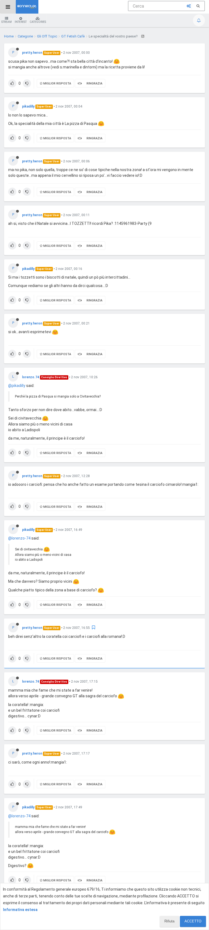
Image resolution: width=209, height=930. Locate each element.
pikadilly (28, 106)
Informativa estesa (20, 909)
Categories (38, 21)
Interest (21, 21)
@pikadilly (16, 385)
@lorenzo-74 (19, 538)
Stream (6, 21)
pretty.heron (32, 53)
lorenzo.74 (30, 377)
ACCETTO (193, 921)
